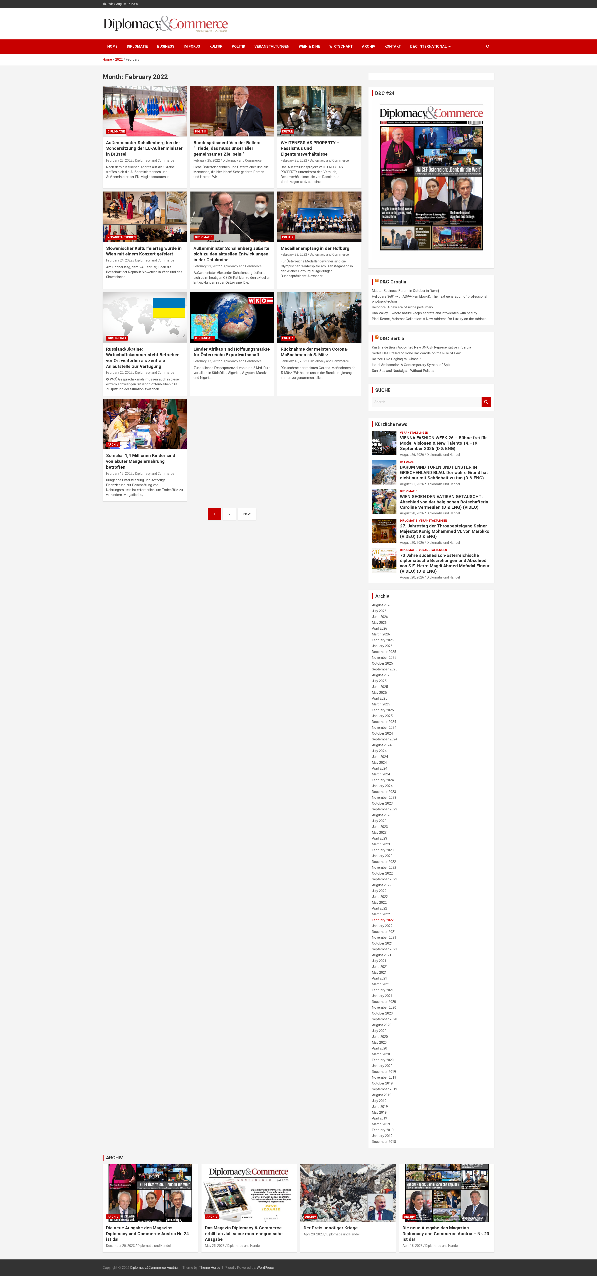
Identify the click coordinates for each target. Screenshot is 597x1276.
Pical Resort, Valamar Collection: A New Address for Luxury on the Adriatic (429, 319)
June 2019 (380, 1107)
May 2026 (379, 623)
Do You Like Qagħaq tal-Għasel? (396, 359)
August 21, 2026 (412, 484)
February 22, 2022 (119, 372)
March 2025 (381, 704)
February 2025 (383, 710)
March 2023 (381, 844)
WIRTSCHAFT (341, 46)
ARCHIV (368, 46)
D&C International (428, 46)
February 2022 (383, 920)
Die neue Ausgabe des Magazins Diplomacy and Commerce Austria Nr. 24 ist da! (147, 1233)
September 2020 (384, 1019)
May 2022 (379, 902)
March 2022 (381, 914)
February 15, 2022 (119, 473)
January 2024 (382, 786)
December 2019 (384, 1072)
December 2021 (384, 932)
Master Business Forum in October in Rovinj (405, 291)
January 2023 (382, 856)
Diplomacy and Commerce (154, 160)
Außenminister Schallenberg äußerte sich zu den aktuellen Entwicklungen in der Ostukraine (231, 254)
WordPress (265, 1268)
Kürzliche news (391, 424)
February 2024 (383, 780)
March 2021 (381, 984)
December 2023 (384, 792)
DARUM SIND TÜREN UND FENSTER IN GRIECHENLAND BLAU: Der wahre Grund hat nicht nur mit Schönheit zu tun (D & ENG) (444, 472)
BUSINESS (165, 46)
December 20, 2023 (120, 1246)
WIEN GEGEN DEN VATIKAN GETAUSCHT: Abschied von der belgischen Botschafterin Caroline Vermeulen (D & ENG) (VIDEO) (444, 502)
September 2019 (384, 1089)
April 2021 (379, 978)
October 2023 (382, 803)
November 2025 (384, 657)
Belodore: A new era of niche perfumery (402, 307)
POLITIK (238, 46)
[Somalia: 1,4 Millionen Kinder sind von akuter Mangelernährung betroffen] (144, 424)
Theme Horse (209, 1268)
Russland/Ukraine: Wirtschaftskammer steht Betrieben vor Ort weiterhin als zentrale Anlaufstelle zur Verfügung (143, 357)
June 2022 (380, 897)
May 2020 (379, 1042)
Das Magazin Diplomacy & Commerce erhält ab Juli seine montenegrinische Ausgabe (244, 1233)
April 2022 (379, 908)
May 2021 (379, 972)
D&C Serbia (392, 338)
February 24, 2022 (119, 260)
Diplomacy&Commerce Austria (154, 1268)
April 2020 (379, 1048)
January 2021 (382, 996)
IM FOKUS (192, 46)
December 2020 (384, 1002)
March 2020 (381, 1054)
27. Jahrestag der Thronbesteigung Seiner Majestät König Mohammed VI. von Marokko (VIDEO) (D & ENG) (444, 531)
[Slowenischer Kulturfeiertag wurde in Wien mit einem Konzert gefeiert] (144, 217)
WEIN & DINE (309, 46)
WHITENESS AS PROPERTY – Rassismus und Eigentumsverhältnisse (310, 148)
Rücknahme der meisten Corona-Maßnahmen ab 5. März (314, 352)
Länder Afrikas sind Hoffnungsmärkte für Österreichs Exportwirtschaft (232, 352)
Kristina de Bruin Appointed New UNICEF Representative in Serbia (421, 347)
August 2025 (381, 675)
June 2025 (380, 687)
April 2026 (379, 628)
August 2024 (381, 745)
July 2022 (379, 891)
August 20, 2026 (412, 513)
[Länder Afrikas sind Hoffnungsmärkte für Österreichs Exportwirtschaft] (232, 317)
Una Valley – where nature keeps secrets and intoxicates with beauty (424, 313)
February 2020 (383, 1060)
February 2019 (383, 1130)
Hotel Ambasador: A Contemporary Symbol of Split (411, 365)
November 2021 (384, 937)
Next (246, 514)
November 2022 (384, 867)
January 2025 (382, 716)
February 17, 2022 (207, 361)
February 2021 (383, 990)
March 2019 (381, 1124)
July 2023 (379, 821)
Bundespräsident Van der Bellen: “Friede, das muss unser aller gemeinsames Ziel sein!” (227, 148)
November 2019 (384, 1077)
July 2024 (379, 751)
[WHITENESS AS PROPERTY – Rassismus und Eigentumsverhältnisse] (319, 111)
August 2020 (381, 1025)
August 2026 (381, 605)
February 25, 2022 (119, 160)
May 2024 (379, 762)
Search (486, 402)
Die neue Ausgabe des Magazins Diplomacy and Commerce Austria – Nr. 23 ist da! (446, 1233)
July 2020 (379, 1031)
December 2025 (384, 652)
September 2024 (384, 739)
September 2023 (384, 809)
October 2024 (382, 733)
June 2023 (380, 827)
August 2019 (381, 1095)
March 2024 (381, 774)
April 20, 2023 (314, 1234)
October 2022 (382, 873)
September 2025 (384, 669)
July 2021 (379, 961)
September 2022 (384, 879)
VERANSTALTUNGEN (271, 46)
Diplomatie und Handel (443, 455)
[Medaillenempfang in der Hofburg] (319, 217)
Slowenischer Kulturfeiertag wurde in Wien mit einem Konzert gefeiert (144, 251)
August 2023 (381, 815)
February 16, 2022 (294, 361)
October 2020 (382, 1013)
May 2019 (379, 1112)
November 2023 (384, 797)
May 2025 (379, 692)
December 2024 (384, 722)
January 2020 (382, 1066)
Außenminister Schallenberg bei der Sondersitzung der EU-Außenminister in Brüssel (144, 148)
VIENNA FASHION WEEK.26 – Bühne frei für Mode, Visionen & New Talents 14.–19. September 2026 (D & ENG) (443, 443)
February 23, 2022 (207, 266)
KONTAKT (393, 46)
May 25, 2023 (215, 1246)
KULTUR (215, 46)
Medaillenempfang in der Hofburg (315, 248)
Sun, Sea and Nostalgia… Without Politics (403, 371)
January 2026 (382, 646)
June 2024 (380, 757)
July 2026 (379, 611)
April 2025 (379, 698)
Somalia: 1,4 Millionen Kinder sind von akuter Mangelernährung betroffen (140, 461)
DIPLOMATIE (137, 46)
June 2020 (380, 1037)
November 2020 (384, 1007)
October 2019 (382, 1083)
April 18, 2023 (413, 1246)
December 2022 (384, 862)
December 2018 (384, 1142)
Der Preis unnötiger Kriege (331, 1228)
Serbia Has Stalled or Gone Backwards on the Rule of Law (416, 353)
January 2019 (382, 1136)
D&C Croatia (393, 282)
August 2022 (381, 885)
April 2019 (379, 1118)
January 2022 (382, 926)
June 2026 (380, 617)
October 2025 (382, 663)
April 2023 (379, 838)
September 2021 (384, 949)
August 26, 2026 (412, 455)
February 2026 (383, 640)
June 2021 (380, 967)
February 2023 (383, 850)
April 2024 (379, 768)
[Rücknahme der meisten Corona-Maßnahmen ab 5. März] (319, 317)
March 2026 (381, 634)
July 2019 (379, 1101)
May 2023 (379, 832)
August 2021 (381, 955)
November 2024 (384, 727)
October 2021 (382, 943)
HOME (112, 46)
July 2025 (379, 681)
